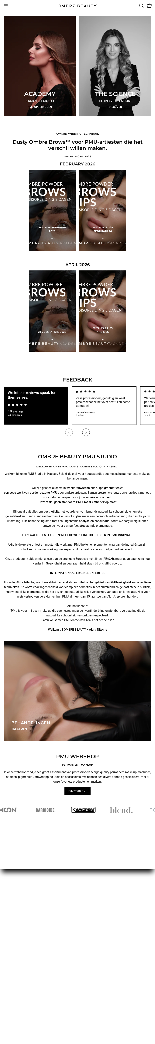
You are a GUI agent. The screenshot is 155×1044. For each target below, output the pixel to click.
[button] (141, 5)
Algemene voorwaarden (97, 892)
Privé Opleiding (14, 923)
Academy (10, 955)
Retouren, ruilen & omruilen (99, 911)
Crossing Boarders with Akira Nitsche (28, 898)
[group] (77, 413)
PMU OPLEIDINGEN (40, 107)
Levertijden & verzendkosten (100, 905)
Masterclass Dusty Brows (21, 917)
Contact (9, 968)
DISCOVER (115, 107)
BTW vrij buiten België (95, 898)
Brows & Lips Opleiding (19, 905)
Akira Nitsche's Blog (17, 949)
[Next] (86, 432)
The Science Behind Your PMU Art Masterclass (35, 892)
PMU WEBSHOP (77, 790)
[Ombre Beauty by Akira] (77, 6)
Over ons (10, 943)
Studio (8, 961)
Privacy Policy (90, 917)
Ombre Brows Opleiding (19, 911)
